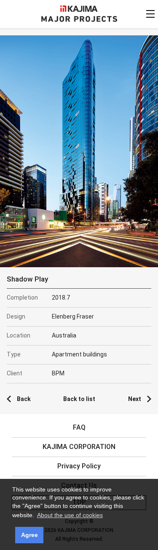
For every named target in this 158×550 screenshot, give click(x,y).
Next (134, 399)
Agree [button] (29, 534)
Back (24, 399)
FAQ (79, 427)
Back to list (79, 399)
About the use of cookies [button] (70, 515)
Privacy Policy (79, 466)
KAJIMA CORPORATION (79, 8)
